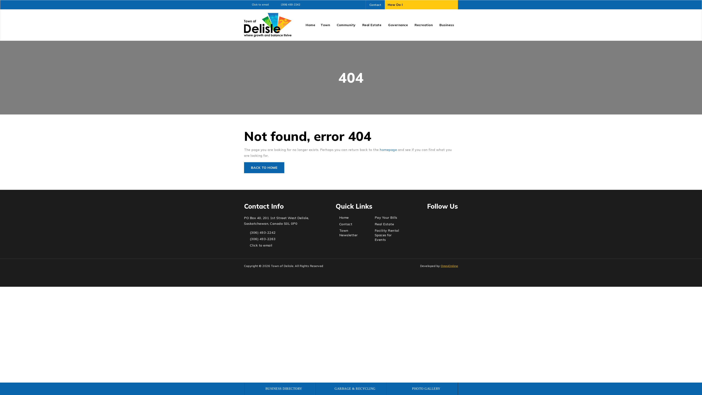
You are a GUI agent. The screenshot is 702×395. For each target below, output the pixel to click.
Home (344, 217)
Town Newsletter (348, 232)
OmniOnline (449, 266)
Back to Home (264, 167)
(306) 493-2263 (263, 239)
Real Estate (384, 224)
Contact (375, 5)
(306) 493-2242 (290, 4)
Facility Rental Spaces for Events (387, 235)
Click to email (260, 4)
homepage (388, 150)
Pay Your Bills (386, 217)
